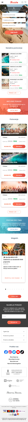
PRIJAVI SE (14, 322)
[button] (14, 15)
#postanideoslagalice (14, 363)
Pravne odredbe (8, 340)
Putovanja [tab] (5, 10)
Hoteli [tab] (14, 10)
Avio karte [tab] (22, 10)
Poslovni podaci (8, 336)
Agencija (6, 331)
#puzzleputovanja (14, 359)
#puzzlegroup (14, 357)
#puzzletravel (14, 361)
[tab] (5, 289)
